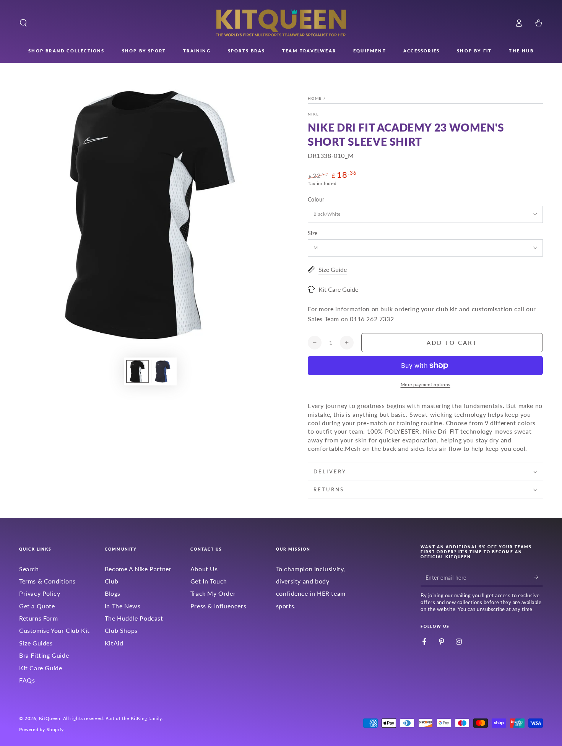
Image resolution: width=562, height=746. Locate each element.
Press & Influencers (218, 605)
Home (315, 98)
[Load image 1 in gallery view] (137, 371)
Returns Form (38, 618)
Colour (316, 199)
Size (313, 233)
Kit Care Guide (40, 667)
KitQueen (49, 718)
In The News (123, 605)
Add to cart (452, 342)
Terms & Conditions (47, 581)
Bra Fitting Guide (44, 655)
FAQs (27, 680)
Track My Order (213, 593)
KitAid (114, 643)
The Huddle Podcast (134, 618)
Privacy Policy (39, 593)
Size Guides (36, 643)
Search (29, 568)
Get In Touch (208, 581)
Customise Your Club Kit (54, 630)
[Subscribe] (538, 577)
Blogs (112, 593)
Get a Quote (37, 605)
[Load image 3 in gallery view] (162, 371)
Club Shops (121, 630)
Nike (313, 114)
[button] (23, 23)
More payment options (425, 384)
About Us (204, 568)
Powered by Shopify (41, 729)
